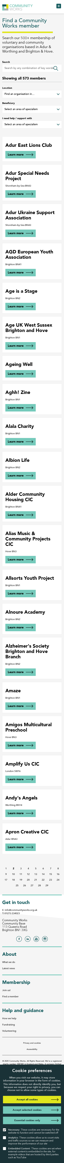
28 (39, 885)
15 (50, 874)
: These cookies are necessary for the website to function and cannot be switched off (33, 1131)
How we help (9, 1018)
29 (47, 885)
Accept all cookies (27, 1099)
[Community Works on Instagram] (45, 939)
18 (13, 879)
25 (17, 885)
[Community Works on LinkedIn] (28, 939)
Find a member (10, 996)
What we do (8, 962)
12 (28, 874)
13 (35, 874)
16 (58, 874)
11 (20, 874)
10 (13, 874)
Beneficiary (8, 103)
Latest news (8, 968)
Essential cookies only (27, 1120)
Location (7, 88)
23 (50, 879)
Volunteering (9, 1031)
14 (43, 874)
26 (24, 885)
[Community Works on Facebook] (19, 939)
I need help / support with (17, 118)
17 (6, 879)
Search (6, 62)
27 (32, 885)
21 (35, 879)
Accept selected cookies (27, 1110)
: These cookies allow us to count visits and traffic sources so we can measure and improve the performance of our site (33, 1140)
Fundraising (8, 1024)
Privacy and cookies (32, 1043)
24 (58, 879)
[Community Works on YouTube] (36, 939)
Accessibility (32, 1049)
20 (28, 879)
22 (43, 879)
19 (20, 879)
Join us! (6, 990)
